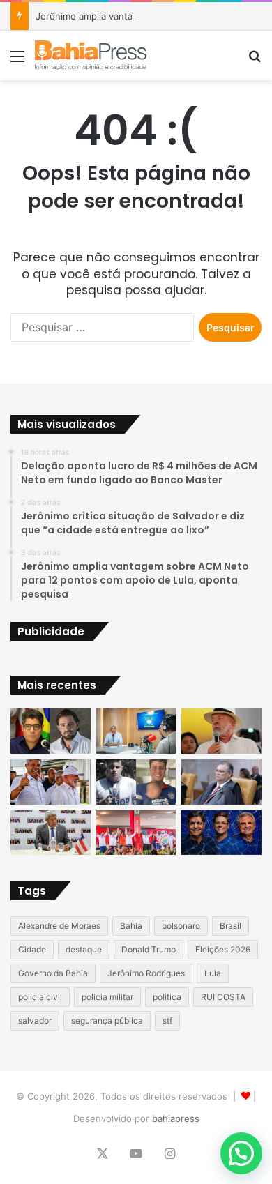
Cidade (32, 949)
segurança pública (107, 1020)
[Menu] (17, 61)
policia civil (40, 997)
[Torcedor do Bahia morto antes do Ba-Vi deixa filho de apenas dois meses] (136, 782)
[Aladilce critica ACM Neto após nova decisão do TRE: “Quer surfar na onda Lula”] (136, 833)
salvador (35, 1020)
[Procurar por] (255, 61)
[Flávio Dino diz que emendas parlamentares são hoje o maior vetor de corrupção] (221, 782)
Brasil (230, 925)
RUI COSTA (223, 997)
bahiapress (175, 1118)
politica (167, 997)
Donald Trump (148, 949)
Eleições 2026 (222, 949)
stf (167, 1020)
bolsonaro (181, 925)
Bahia (131, 925)
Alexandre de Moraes (59, 925)
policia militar (107, 997)
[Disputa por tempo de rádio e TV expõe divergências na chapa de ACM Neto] (221, 833)
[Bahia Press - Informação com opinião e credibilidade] (90, 55)
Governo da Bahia (53, 973)
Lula (212, 973)
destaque (84, 949)
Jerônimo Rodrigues (146, 973)
